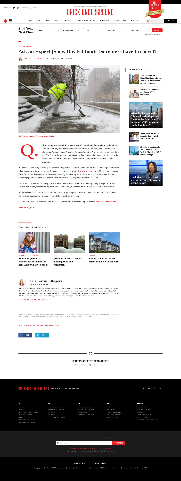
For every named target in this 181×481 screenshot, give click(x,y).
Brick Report (120, 21)
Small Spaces (141, 407)
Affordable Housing (25, 415)
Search (157, 30)
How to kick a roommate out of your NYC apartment (150, 92)
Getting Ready (82, 412)
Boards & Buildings (85, 21)
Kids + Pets (110, 409)
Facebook (10, 7)
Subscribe (118, 443)
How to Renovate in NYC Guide (147, 420)
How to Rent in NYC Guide (56, 417)
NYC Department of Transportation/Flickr (36, 136)
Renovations (141, 412)
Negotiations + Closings (86, 409)
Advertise (104, 21)
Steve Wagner (84, 171)
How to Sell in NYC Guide (86, 415)
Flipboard (24, 8)
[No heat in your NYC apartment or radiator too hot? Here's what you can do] (34, 242)
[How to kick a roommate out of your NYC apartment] (134, 93)
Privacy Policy (74, 468)
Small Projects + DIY (143, 409)
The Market (22, 407)
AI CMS (144, 468)
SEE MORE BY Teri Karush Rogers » (33, 300)
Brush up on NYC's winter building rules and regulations (68, 261)
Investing (21, 409)
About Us (135, 21)
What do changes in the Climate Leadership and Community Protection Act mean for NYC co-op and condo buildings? (146, 119)
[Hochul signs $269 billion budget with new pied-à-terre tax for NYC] (134, 137)
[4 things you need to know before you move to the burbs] (104, 242)
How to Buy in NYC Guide (26, 422)
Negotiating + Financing (26, 420)
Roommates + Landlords (29, 255)
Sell (48, 21)
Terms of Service (89, 468)
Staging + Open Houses (85, 407)
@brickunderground (82, 365)
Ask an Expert (25, 46)
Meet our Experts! (26, 207)
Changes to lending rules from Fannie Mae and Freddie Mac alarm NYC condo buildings (150, 151)
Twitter (14, 7)
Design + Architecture (144, 415)
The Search (51, 415)
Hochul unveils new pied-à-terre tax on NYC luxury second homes (145, 180)
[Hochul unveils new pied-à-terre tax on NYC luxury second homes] (146, 173)
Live (57, 21)
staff (56, 325)
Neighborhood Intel (114, 412)
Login (114, 468)
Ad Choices (103, 468)
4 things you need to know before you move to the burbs (104, 260)
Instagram (18, 7)
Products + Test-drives (114, 415)
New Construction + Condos (28, 412)
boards (40, 325)
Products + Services (143, 417)
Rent (39, 21)
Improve (68, 21)
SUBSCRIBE (171, 21)
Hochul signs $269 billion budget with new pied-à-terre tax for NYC (150, 136)
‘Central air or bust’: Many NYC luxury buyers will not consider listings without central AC (151, 79)
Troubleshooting (113, 417)
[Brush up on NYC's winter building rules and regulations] (69, 242)
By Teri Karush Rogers (34, 58)
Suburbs (92, 255)
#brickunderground (99, 365)
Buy (30, 21)
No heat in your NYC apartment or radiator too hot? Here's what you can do (33, 261)
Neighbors (48, 325)
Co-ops (20, 417)
